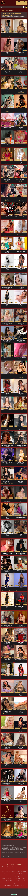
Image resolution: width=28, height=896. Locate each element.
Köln (12, 866)
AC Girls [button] (7, 181)
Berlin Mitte (22, 885)
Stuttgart (24, 866)
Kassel (7, 878)
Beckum (17, 883)
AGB (11, 892)
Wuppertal (8, 871)
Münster (5, 873)
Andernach (5, 880)
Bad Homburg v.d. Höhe (20, 880)
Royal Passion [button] (21, 92)
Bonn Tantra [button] (8, 36)
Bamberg (13, 883)
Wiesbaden (23, 871)
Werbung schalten (22, 1)
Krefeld (11, 876)
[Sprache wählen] (26, 7)
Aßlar (14, 880)
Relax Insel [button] (7, 111)
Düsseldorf (5, 869)
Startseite (9, 7)
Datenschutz (24, 892)
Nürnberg (23, 869)
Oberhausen (22, 876)
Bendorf (22, 883)
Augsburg (10, 873)
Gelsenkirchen (6, 876)
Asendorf (10, 880)
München (8, 866)
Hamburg (4, 866)
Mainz (3, 878)
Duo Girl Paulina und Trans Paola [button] (7, 483)
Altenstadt (24, 878)
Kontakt (7, 892)
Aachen (14, 873)
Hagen (11, 878)
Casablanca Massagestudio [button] (7, 590)
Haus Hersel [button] (21, 73)
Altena (19, 878)
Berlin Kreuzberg (15, 885)
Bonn (3, 871)
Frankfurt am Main (18, 866)
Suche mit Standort (22, 3)
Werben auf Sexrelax (17, 892)
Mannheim (13, 871)
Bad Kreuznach (7, 883)
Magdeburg (16, 876)
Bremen (18, 869)
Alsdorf (15, 878)
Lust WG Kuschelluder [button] (7, 713)
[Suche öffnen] (23, 7)
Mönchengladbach (20, 873)
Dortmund (10, 869)
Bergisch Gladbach (7, 885)
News (14, 7)
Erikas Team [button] (21, 377)
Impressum (3, 892)
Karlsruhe (18, 871)
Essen (15, 869)
